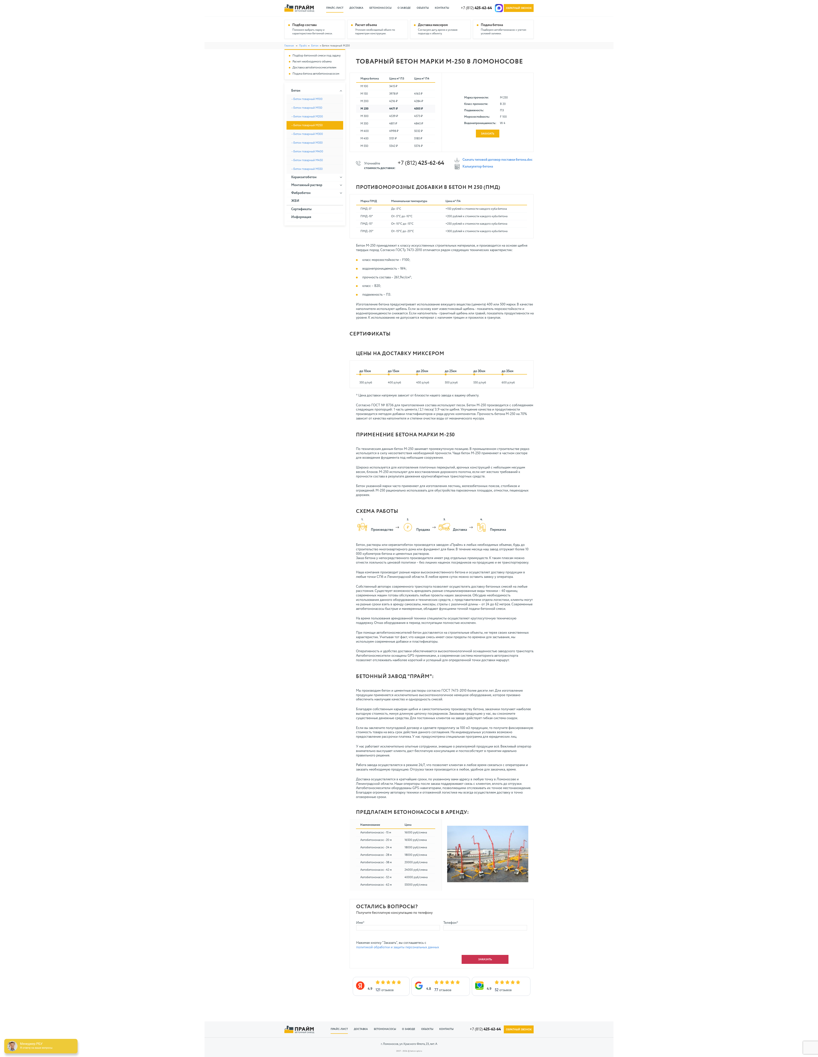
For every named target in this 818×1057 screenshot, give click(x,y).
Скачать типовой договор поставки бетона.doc (497, 160)
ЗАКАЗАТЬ (487, 134)
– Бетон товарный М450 (307, 160)
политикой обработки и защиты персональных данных (397, 947)
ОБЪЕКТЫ (423, 8)
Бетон (315, 46)
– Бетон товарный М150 (306, 107)
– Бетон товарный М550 (307, 169)
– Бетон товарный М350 (307, 142)
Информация (301, 217)
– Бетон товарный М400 (307, 151)
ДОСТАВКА (356, 8)
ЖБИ (295, 201)
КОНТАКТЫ (442, 8)
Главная (289, 46)
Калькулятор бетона (477, 166)
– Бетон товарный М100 (307, 99)
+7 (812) (476, 8)
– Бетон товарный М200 (307, 116)
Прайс (303, 46)
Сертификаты (301, 209)
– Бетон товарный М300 (307, 134)
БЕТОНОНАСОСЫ (380, 8)
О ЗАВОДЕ (404, 8)
